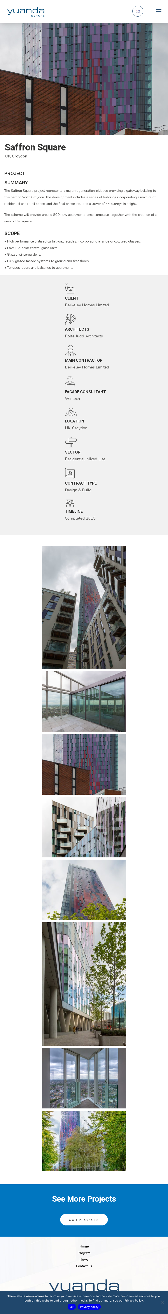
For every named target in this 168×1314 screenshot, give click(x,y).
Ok (72, 1307)
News (84, 1259)
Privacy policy (89, 1307)
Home (84, 1246)
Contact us (84, 1266)
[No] (162, 1302)
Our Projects (84, 1220)
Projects (84, 1253)
